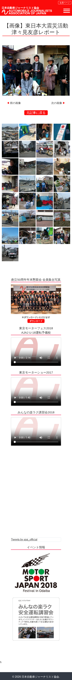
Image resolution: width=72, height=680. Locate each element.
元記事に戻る (36, 112)
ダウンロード (36, 321)
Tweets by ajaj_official (24, 539)
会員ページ (65, 3)
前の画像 (15, 103)
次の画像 (56, 103)
